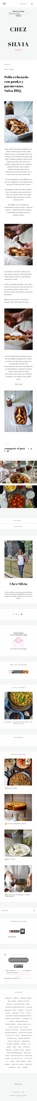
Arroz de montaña (11, 788)
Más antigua (17, 520)
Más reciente (18, 526)
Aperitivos (8, 998)
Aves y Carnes (9, 69)
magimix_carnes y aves (24, 1024)
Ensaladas (15, 1013)
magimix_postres (26, 1035)
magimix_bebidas (11, 1024)
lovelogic (23, 1095)
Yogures (25, 1067)
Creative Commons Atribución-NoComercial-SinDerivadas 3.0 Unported (18, 974)
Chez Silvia (19, 970)
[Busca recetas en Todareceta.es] (18, 955)
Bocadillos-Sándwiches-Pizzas (15, 1007)
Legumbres (25, 1018)
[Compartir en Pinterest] (5, 451)
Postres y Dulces (19, 1050)
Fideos (22, 1013)
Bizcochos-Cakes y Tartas (21, 1004)
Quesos (28, 1050)
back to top (18, 1084)
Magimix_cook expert (12, 1030)
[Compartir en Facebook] (28, 449)
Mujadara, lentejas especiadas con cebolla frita (18, 722)
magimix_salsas (12, 1038)
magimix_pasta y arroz (12, 1035)
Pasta (20, 1047)
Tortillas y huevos (17, 1064)
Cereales (21, 1010)
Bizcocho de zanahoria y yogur (16, 823)
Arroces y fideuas (26, 998)
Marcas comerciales (14, 1041)
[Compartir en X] (31, 449)
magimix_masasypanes (25, 1032)
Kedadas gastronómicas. (13, 1018)
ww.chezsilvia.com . (26, 978)
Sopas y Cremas (21, 1061)
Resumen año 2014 (17, 1058)
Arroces (16, 998)
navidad (24, 1044)
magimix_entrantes (11, 1032)
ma (31, 1018)
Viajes (19, 1067)
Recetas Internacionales (15, 1053)
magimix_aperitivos (22, 1021)
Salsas (12, 1061)
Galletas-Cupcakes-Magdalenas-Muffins (18, 1016)
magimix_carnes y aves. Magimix (18, 1027)
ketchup (14, 182)
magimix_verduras (24, 1038)
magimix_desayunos (26, 1030)
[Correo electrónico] (8, 451)
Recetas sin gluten (17, 1055)
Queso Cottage (10, 859)
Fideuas (28, 1013)
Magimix (11, 1021)
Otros (14, 1047)
